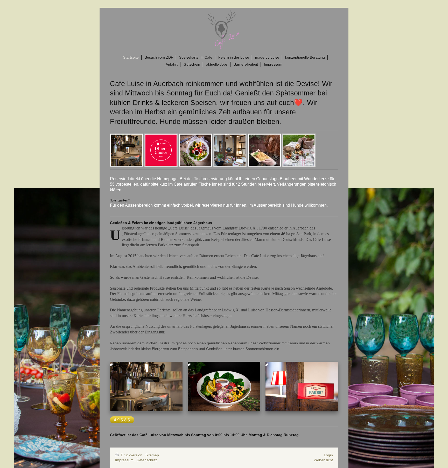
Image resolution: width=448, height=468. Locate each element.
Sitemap (152, 455)
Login (328, 455)
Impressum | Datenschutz (136, 460)
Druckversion (131, 455)
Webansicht (323, 460)
